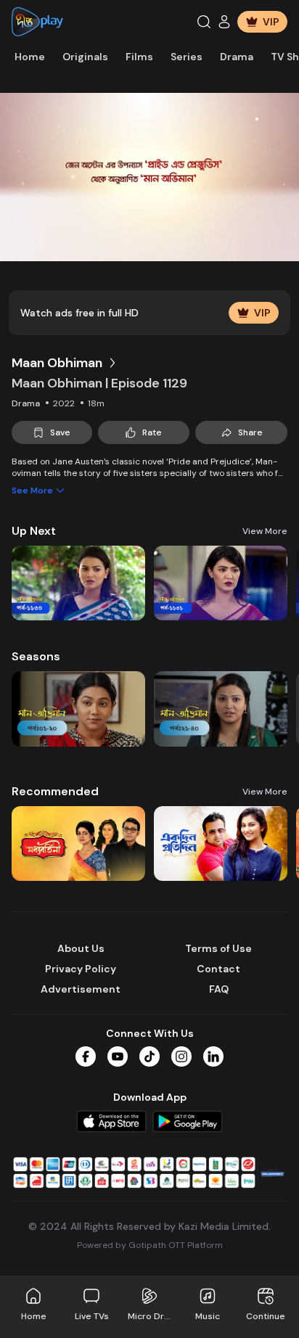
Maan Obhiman (57, 363)
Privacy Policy (80, 968)
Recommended (55, 791)
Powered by (150, 1245)
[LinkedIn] (213, 1056)
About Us (81, 948)
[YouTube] (117, 1056)
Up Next (34, 530)
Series (186, 56)
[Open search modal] (204, 22)
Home (30, 56)
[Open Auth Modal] (224, 22)
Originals (85, 56)
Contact (218, 968)
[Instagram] (181, 1056)
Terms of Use (218, 948)
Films (139, 56)
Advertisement (80, 989)
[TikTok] (149, 1056)
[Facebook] (85, 1056)
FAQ (219, 989)
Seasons (36, 656)
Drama (236, 56)
